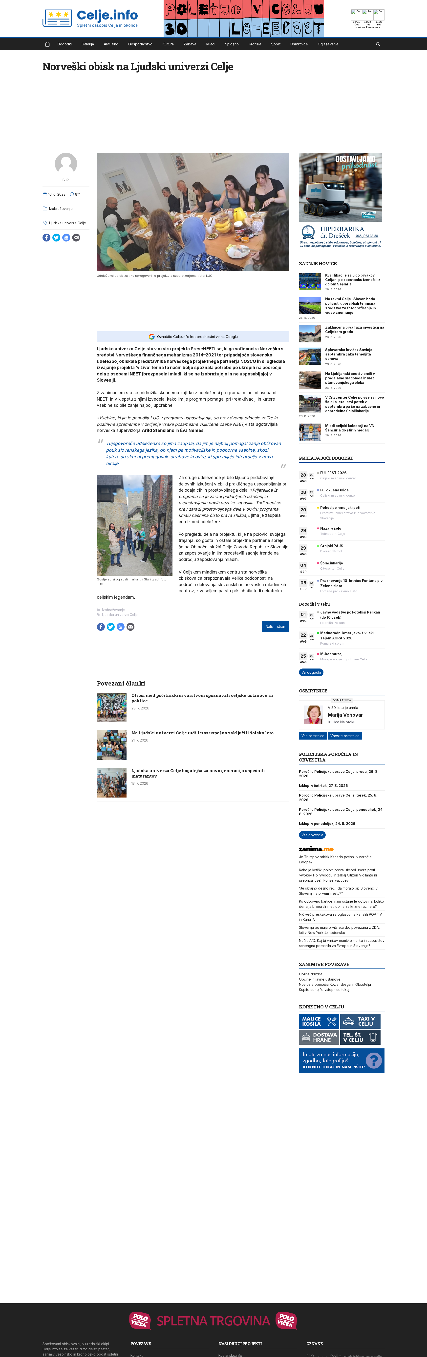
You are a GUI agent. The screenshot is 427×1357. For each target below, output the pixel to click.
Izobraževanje (61, 208)
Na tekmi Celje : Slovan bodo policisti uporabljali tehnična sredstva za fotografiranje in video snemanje (350, 306)
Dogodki (64, 44)
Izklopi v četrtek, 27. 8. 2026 (323, 785)
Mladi (210, 44)
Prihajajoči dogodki (326, 458)
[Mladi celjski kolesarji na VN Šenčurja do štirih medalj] (310, 432)
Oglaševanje (328, 44)
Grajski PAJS (331, 546)
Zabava (190, 44)
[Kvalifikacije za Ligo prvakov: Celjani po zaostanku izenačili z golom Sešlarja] (310, 281)
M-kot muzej (331, 654)
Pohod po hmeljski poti (340, 507)
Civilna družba (310, 974)
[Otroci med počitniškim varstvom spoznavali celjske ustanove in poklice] (112, 720)
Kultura (168, 44)
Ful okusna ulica (334, 490)
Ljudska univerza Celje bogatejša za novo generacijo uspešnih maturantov (198, 773)
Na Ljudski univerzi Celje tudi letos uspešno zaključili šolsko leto (202, 733)
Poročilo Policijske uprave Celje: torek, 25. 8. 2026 (338, 797)
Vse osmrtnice (312, 736)
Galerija (88, 44)
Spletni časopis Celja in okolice (47, 44)
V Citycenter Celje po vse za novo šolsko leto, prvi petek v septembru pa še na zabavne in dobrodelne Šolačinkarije (354, 404)
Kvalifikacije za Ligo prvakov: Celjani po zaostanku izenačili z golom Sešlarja (352, 279)
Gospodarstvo (140, 44)
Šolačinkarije (331, 563)
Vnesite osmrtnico (345, 736)
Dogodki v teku (314, 604)
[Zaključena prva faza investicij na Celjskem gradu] (310, 333)
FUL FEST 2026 (333, 473)
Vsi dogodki (311, 672)
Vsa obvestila (312, 835)
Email (76, 238)
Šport (275, 44)
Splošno (232, 44)
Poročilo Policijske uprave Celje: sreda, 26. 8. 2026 (339, 773)
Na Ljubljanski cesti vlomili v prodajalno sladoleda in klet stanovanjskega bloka (350, 378)
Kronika (255, 44)
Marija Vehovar (345, 715)
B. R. (66, 180)
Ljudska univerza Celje (67, 223)
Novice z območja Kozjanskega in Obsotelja (335, 984)
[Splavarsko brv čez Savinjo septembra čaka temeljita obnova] (310, 356)
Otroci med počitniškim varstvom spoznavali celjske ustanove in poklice (202, 698)
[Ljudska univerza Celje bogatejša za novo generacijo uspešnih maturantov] (112, 796)
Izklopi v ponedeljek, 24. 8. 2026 (327, 823)
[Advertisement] (193, 303)
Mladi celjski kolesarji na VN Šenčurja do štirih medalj (349, 428)
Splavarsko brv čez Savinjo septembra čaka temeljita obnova (348, 354)
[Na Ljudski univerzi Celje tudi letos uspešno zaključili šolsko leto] (112, 758)
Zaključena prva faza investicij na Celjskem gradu (354, 329)
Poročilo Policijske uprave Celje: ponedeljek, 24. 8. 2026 (341, 811)
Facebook (46, 238)
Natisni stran (275, 627)
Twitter (56, 238)
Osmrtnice (299, 44)
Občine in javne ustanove (320, 979)
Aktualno (111, 44)
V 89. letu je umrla (343, 708)
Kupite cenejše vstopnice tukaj (324, 989)
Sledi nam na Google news (66, 238)
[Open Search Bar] (378, 44)
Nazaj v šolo (330, 528)
